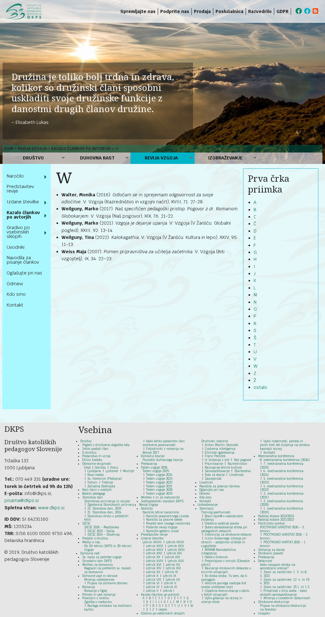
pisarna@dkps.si (21, 500)
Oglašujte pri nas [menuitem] (24, 273)
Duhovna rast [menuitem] (97, 158)
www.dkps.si (51, 508)
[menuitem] (292, 11)
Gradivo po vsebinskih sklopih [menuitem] (18, 232)
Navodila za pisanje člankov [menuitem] (23, 260)
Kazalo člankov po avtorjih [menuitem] (23, 215)
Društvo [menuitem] (33, 158)
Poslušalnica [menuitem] (229, 11)
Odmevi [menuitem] (15, 284)
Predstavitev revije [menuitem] (20, 189)
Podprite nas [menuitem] (174, 11)
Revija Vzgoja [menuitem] (161, 158)
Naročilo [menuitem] (15, 176)
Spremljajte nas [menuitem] (138, 11)
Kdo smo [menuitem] (16, 294)
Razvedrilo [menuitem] (260, 11)
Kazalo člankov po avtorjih (81, 148)
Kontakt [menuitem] (15, 305)
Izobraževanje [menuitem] (225, 158)
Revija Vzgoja (32, 148)
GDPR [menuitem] (282, 11)
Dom (8, 148)
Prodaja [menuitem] (202, 11)
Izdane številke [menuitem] (23, 202)
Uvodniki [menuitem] (15, 247)
